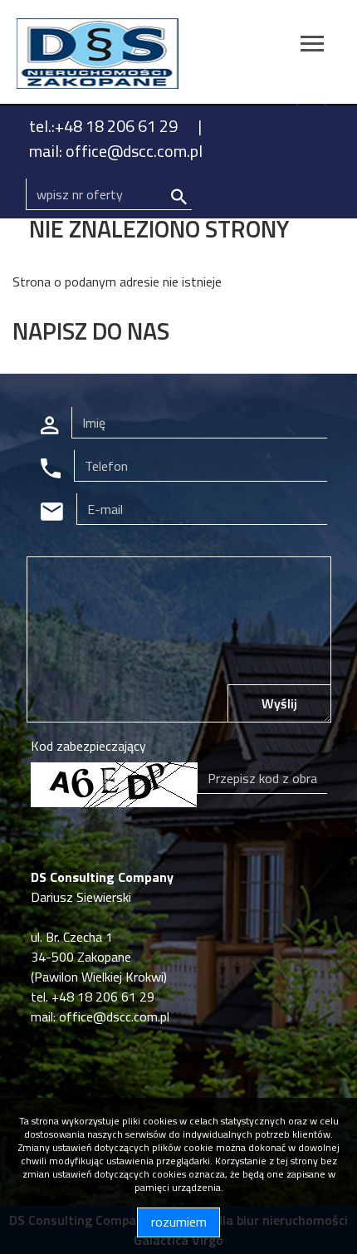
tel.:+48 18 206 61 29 (105, 126)
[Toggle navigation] (312, 46)
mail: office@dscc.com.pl (116, 151)
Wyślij (279, 703)
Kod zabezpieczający (88, 746)
